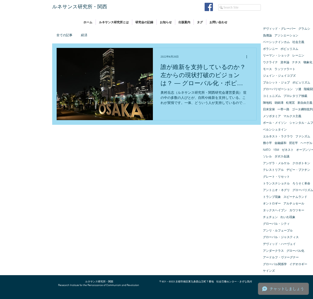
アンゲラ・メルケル (276, 163)
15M (276, 150)
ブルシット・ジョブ (276, 82)
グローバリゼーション (278, 89)
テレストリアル (273, 170)
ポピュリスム (289, 49)
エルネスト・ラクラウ (278, 136)
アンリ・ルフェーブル (278, 230)
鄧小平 (267, 143)
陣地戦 (267, 103)
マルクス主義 (292, 116)
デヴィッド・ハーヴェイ (279, 244)
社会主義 (298, 42)
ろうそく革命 (301, 183)
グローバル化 (295, 251)
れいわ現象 (287, 217)
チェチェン (270, 217)
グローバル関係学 (275, 264)
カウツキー (296, 210)
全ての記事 (64, 35)
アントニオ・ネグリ (276, 190)
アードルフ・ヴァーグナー (281, 257)
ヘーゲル (306, 143)
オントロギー (272, 203)
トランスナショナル (276, 183)
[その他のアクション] (248, 56)
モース (267, 69)
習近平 (293, 143)
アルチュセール (293, 203)
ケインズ (269, 271)
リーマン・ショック (276, 55)
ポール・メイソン (275, 123)
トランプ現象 (272, 197)
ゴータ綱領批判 (302, 109)
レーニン (298, 55)
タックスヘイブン (275, 210)
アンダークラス (273, 251)
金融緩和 (280, 143)
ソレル (267, 156)
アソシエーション (286, 35)
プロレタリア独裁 (295, 96)
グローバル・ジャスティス (281, 237)
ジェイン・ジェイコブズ (279, 76)
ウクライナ (270, 62)
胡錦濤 (278, 103)
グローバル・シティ (276, 224)
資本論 (284, 62)
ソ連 (298, 89)
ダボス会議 (281, 156)
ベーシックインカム (276, 42)
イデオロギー (298, 264)
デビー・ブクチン (298, 170)
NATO (267, 150)
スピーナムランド (295, 197)
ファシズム (302, 136)
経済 (84, 35)
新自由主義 (304, 103)
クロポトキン (301, 163)
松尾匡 (290, 103)
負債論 (267, 35)
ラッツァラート (284, 69)
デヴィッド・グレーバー (279, 28)
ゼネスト (288, 150)
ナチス (296, 62)
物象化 (307, 62)
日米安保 (269, 109)
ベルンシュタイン (275, 129)
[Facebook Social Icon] (209, 7)
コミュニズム (272, 96)
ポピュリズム (301, 82)
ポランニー (270, 49)
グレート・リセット (276, 176)
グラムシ (304, 28)
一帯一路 (283, 109)
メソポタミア (272, 116)
